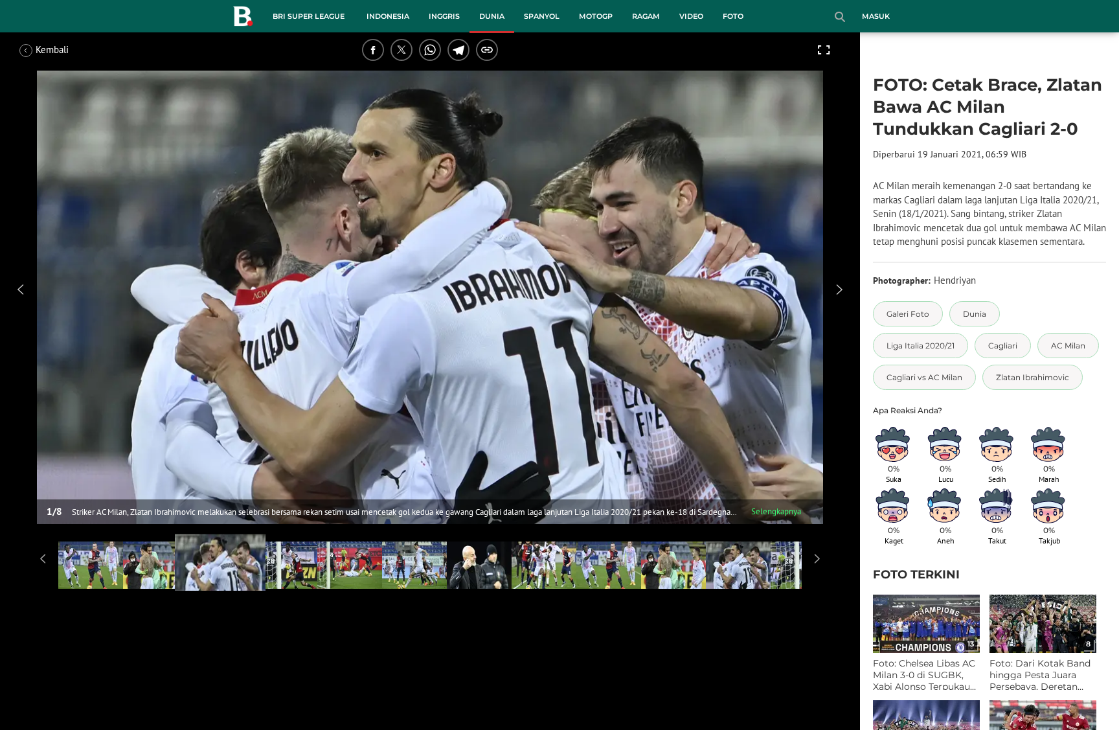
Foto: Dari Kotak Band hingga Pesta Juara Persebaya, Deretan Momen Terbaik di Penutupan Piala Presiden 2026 (1040, 675)
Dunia (491, 16)
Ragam (646, 16)
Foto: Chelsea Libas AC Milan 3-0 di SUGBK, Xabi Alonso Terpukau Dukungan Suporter (924, 675)
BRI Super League (309, 16)
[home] (243, 19)
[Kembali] (68, 50)
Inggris (444, 16)
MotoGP (596, 16)
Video (691, 16)
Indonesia (388, 16)
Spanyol (542, 16)
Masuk (876, 16)
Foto (733, 16)
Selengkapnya (776, 511)
